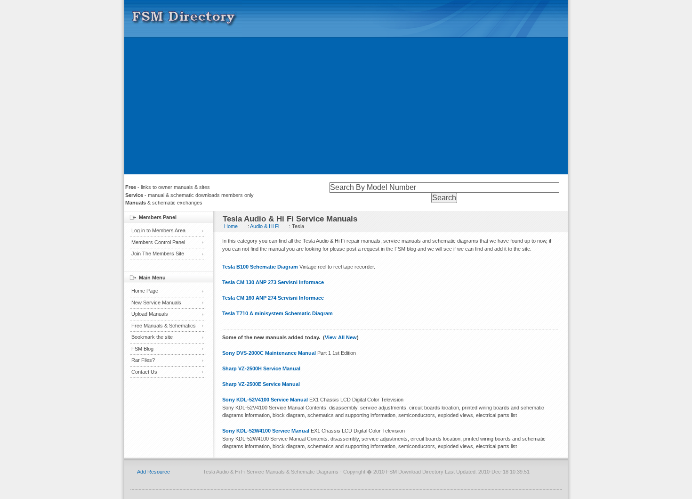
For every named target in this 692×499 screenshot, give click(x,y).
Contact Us (144, 372)
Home (231, 226)
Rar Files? (143, 360)
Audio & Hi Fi (264, 226)
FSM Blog (142, 349)
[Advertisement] (346, 108)
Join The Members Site (157, 253)
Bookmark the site (152, 337)
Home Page (144, 291)
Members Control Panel (158, 242)
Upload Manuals (149, 314)
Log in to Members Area (158, 230)
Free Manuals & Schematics (163, 325)
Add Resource (153, 471)
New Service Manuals (156, 302)
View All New (341, 337)
